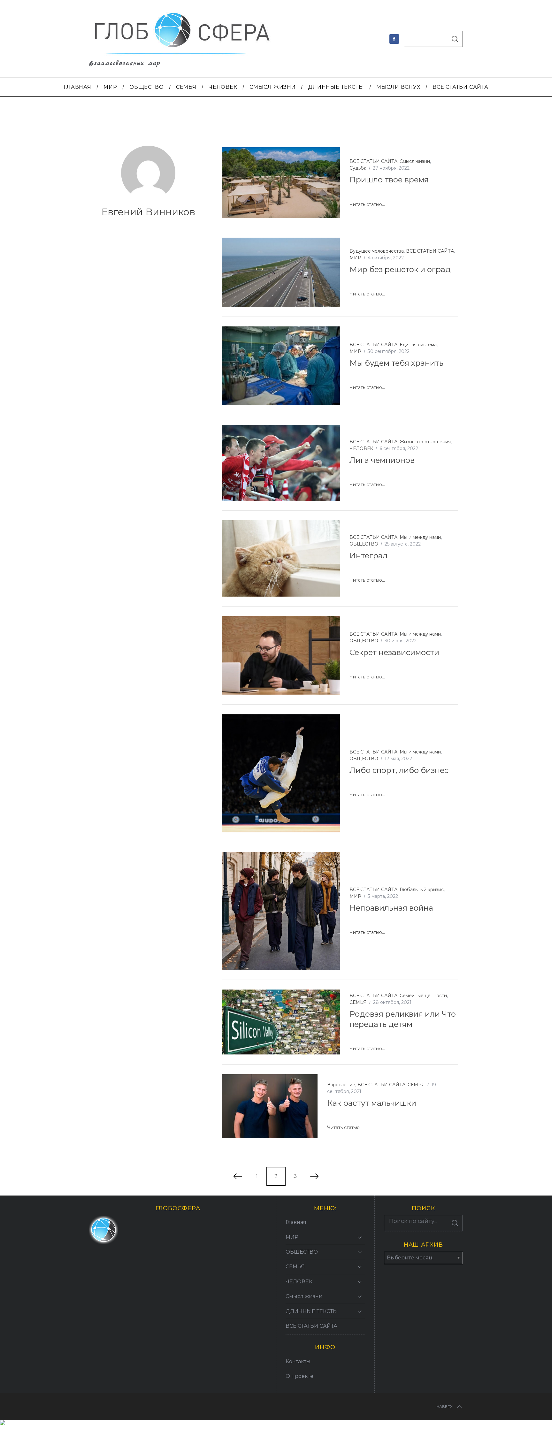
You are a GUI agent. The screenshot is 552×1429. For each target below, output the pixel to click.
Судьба (357, 168)
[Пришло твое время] (281, 182)
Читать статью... (367, 204)
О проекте (299, 1376)
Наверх (444, 1406)
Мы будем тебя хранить (396, 363)
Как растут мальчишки (371, 1103)
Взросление (341, 1085)
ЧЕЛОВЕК (361, 448)
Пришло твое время (389, 179)
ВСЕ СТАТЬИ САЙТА (373, 161)
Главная (296, 1222)
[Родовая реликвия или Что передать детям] (281, 1022)
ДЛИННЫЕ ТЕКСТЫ (312, 1311)
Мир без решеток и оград (400, 269)
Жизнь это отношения (425, 442)
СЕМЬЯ (358, 1002)
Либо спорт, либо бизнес (398, 770)
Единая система (418, 345)
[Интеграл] (281, 558)
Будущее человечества (376, 251)
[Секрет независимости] (281, 655)
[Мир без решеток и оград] (281, 272)
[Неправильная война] (281, 911)
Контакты (298, 1361)
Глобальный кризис (422, 889)
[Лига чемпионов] (281, 463)
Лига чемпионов (382, 460)
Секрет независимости (394, 652)
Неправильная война (391, 908)
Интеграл (368, 555)
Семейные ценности (423, 995)
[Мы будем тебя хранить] (281, 365)
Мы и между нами (420, 537)
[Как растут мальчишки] (270, 1106)
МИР (355, 258)
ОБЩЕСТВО (363, 544)
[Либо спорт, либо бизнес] (281, 773)
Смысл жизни (415, 161)
